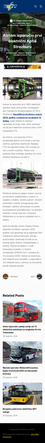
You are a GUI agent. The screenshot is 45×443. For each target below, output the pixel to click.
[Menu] (41, 6)
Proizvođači (32, 25)
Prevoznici (14, 25)
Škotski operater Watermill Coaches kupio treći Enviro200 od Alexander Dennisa (20, 370)
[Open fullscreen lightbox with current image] (22, 88)
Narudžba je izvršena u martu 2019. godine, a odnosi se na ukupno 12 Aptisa (22, 117)
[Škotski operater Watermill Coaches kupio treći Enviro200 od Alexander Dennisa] (22, 352)
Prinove (23, 25)
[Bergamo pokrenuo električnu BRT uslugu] (22, 394)
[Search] (35, 6)
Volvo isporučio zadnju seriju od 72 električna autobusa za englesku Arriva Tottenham (22, 329)
